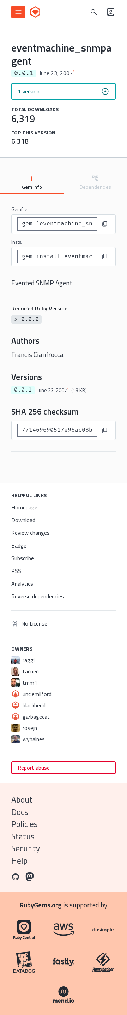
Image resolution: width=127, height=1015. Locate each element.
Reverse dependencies (37, 596)
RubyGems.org (41, 905)
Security (25, 848)
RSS (16, 571)
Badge (18, 545)
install (17, 242)
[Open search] (93, 12)
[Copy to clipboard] (105, 224)
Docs (19, 812)
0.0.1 (23, 389)
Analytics (22, 583)
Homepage (24, 507)
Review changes (30, 532)
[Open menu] (18, 12)
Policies (24, 824)
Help (19, 860)
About (21, 799)
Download (23, 520)
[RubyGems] (35, 12)
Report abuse (34, 767)
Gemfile (19, 209)
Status (23, 836)
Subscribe (22, 558)
